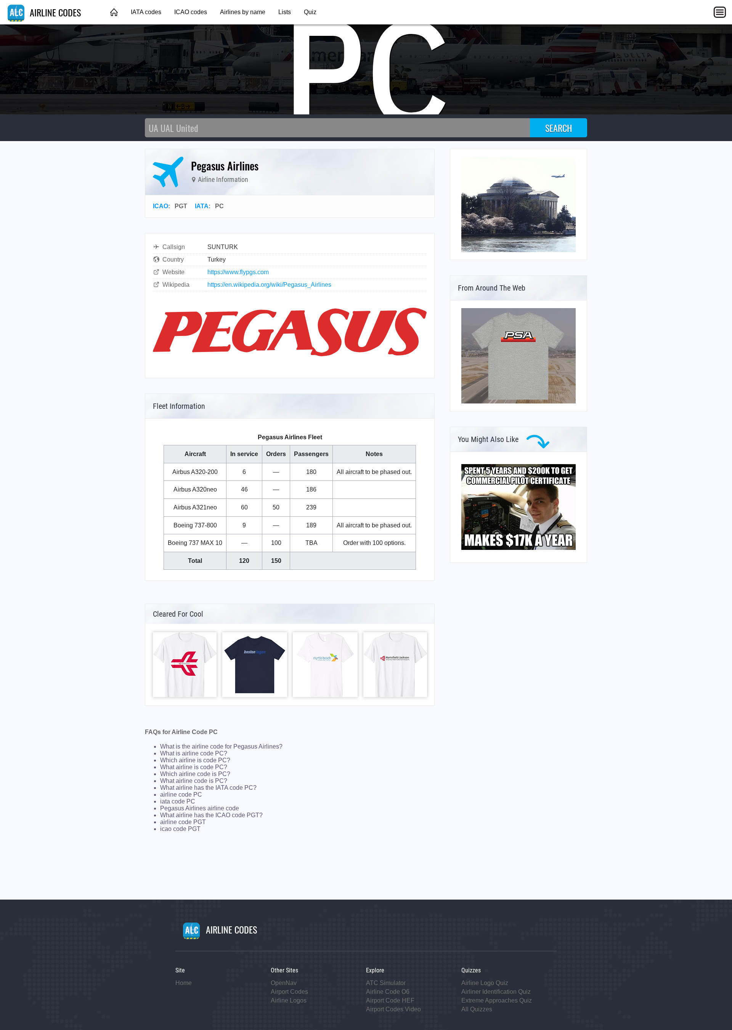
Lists (284, 12)
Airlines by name (242, 12)
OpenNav (284, 983)
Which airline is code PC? (195, 760)
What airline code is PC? (193, 781)
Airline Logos (289, 1000)
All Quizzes (476, 1009)
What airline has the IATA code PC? (208, 787)
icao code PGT (180, 829)
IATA (202, 206)
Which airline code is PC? (195, 774)
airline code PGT (183, 822)
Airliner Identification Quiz (496, 991)
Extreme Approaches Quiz (496, 1000)
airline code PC (181, 794)
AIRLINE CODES (54, 12)
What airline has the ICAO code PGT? (211, 815)
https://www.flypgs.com (238, 272)
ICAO (160, 206)
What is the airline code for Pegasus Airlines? (221, 746)
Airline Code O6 (387, 991)
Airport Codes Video (393, 1009)
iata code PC (177, 801)
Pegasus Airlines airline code (199, 808)
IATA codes (146, 12)
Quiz (310, 12)
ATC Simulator (386, 983)
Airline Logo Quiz (484, 983)
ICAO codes (190, 12)
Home (183, 983)
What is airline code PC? (193, 753)
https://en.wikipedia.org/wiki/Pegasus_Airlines (269, 284)
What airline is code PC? (193, 767)
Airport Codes (289, 991)
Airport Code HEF (390, 1000)
